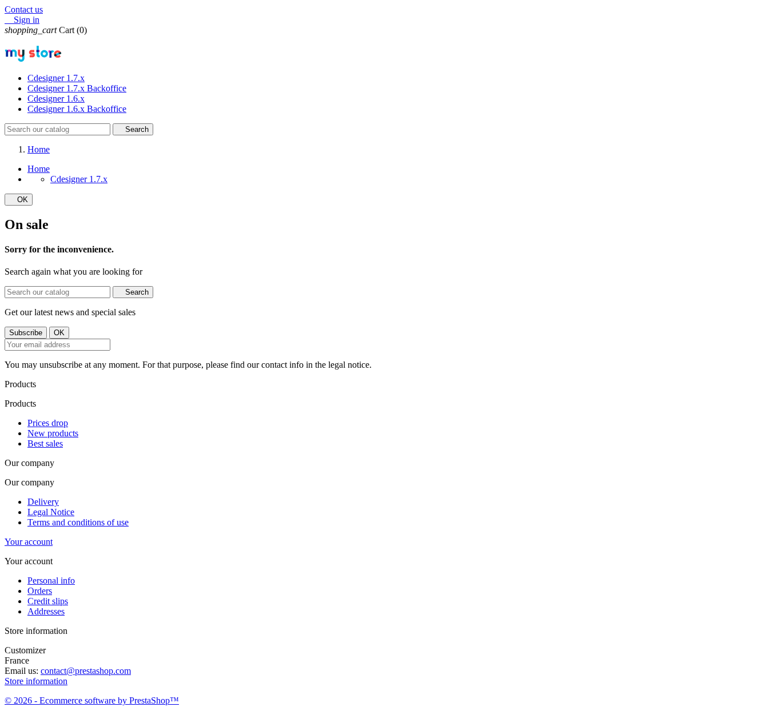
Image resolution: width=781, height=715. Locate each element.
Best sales (45, 443)
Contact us (24, 9)
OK (18, 199)
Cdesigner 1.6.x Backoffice (76, 109)
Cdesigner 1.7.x (56, 78)
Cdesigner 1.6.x (56, 98)
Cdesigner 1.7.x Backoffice (76, 88)
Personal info (51, 580)
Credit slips (47, 601)
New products (52, 433)
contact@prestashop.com (86, 671)
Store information (36, 681)
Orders (39, 591)
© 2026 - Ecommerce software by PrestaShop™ (92, 700)
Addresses (46, 611)
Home (38, 169)
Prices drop (47, 423)
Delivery (43, 502)
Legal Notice (50, 512)
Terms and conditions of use (78, 522)
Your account (29, 542)
